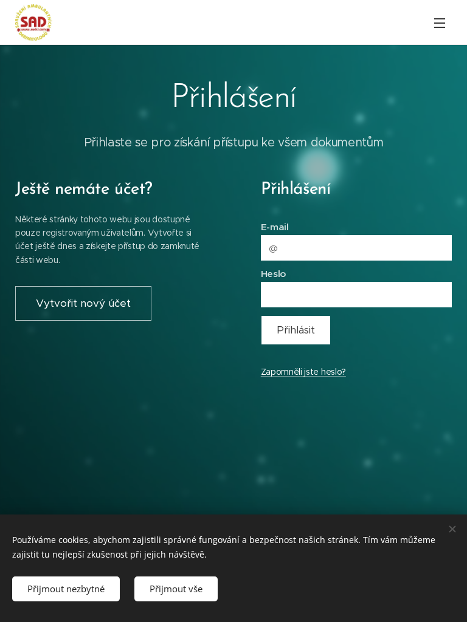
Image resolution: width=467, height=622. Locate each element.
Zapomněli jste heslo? (303, 371)
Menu (439, 22)
